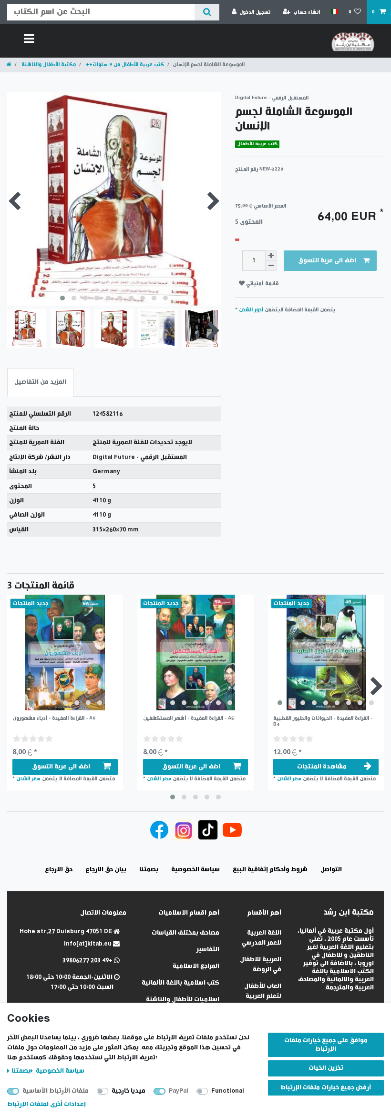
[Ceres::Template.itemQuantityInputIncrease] (271, 255)
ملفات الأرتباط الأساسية (55, 1091)
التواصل (331, 869)
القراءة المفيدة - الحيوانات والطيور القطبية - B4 (322, 721)
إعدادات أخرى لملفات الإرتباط (46, 1104)
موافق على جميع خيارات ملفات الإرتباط (326, 1045)
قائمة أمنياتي (262, 283)
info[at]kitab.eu (88, 943)
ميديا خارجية (128, 1091)
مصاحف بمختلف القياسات (185, 933)
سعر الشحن (28, 778)
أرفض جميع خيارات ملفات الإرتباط (325, 1087)
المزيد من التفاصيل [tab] (40, 382)
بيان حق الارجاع (105, 869)
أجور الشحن (251, 309)
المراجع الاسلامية (196, 966)
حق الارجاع (58, 869)
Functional (227, 1091)
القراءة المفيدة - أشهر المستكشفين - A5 (188, 718)
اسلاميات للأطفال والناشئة (182, 999)
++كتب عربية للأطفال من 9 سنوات (124, 64)
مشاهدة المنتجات (322, 766)
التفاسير (207, 949)
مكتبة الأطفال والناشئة (48, 64)
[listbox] (65, 652)
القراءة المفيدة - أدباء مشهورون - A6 (53, 718)
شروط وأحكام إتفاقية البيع (270, 869)
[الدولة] (334, 12)
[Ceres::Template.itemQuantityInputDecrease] (271, 266)
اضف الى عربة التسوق (327, 260)
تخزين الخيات (326, 1068)
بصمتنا (21, 1071)
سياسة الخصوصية (59, 1071)
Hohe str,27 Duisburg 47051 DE (66, 931)
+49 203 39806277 (88, 960)
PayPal (178, 1091)
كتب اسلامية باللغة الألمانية (180, 982)
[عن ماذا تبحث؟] (207, 12)
